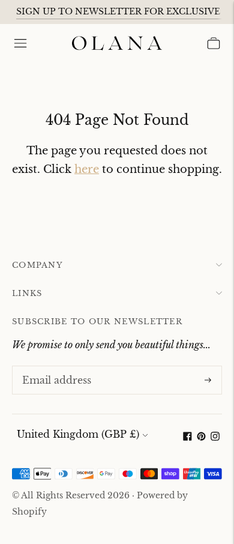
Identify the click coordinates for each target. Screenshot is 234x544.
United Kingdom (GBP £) (78, 434)
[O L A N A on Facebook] (187, 437)
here (86, 169)
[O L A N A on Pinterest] (201, 437)
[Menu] (20, 43)
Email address (54, 366)
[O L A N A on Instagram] (215, 437)
